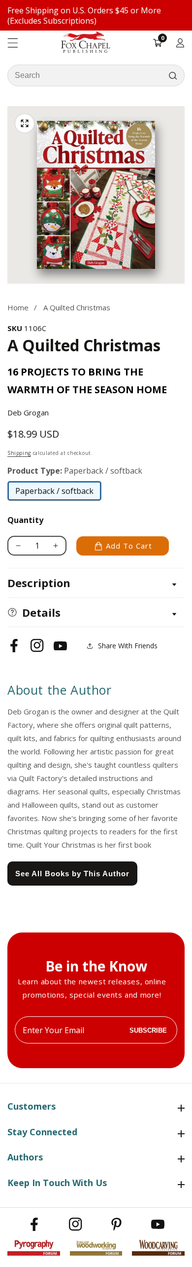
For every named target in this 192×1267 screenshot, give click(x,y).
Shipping (19, 452)
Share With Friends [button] (128, 645)
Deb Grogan (28, 412)
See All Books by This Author (72, 873)
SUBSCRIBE (148, 1030)
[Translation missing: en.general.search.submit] (173, 75)
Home (18, 307)
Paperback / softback (54, 493)
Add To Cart (129, 546)
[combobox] (96, 75)
